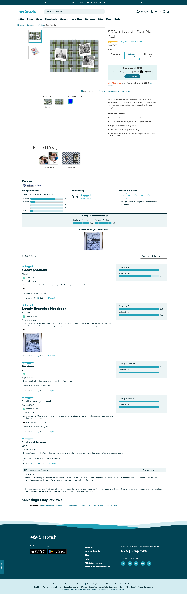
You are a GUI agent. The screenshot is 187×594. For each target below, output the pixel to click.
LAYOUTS (47, 97)
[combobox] (74, 11)
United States (107, 584)
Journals (30, 25)
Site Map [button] (37, 587)
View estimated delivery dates (119, 91)
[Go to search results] (101, 12)
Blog (87, 555)
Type (110, 49)
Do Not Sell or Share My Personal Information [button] (136, 587)
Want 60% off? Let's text (97, 566)
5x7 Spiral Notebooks (71, 505)
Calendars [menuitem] (90, 19)
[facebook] (124, 562)
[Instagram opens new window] (131, 562)
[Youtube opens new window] (144, 562)
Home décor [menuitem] (76, 19)
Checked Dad (71, 167)
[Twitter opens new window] (150, 562)
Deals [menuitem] (117, 19)
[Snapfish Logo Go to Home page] (28, 11)
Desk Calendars (98, 505)
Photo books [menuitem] (51, 19)
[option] (35, 36)
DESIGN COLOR (75, 97)
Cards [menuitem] (39, 19)
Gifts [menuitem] (100, 19)
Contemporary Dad (48, 167)
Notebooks (21, 25)
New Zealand (129, 584)
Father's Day (39, 25)
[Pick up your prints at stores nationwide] (124, 551)
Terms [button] (45, 587)
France (67, 584)
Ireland (75, 584)
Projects (157, 11)
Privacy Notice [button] (55, 587)
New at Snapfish (93, 551)
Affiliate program (93, 563)
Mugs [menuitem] (108, 19)
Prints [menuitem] (30, 19)
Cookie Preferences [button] (71, 587)
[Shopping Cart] (167, 11)
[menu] (101, 91)
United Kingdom (93, 584)
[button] (82, 91)
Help (87, 559)
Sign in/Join (144, 11)
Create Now (132, 76)
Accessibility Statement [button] (108, 587)
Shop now (48, 2)
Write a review (135, 41)
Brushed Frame (85, 505)
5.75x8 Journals (111, 505)
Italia (83, 584)
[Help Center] (164, 11)
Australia (118, 584)
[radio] (70, 101)
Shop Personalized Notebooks (51, 505)
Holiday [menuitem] (20, 19)
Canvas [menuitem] (64, 19)
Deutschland (57, 584)
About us (89, 547)
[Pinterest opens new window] (137, 562)
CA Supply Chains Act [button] (89, 587)
